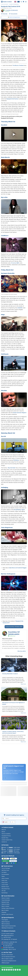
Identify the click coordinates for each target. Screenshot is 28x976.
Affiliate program (5, 962)
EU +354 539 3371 (7, 945)
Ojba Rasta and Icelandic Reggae (17, 567)
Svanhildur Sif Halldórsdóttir (12, 10)
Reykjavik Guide (5, 902)
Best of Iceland (5, 910)
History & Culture (5, 904)
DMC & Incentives (6, 923)
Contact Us (4, 841)
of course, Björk (15, 263)
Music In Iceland (5, 906)
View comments (14, 13)
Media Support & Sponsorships (9, 925)
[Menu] (26, 1)
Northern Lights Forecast (7, 914)
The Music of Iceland (18, 65)
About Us (4, 829)
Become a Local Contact (7, 954)
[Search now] (21, 1)
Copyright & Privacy (6, 835)
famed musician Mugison (19, 412)
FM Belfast (16, 460)
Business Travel (5, 886)
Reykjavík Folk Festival (12, 98)
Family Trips (4, 880)
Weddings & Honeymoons (7, 927)
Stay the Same (11, 467)
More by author (22, 651)
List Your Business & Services (8, 956)
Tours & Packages (6, 868)
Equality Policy (5, 837)
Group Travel (4, 882)
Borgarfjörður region (19, 509)
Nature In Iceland (6, 898)
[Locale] (15, 1)
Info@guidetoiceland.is (8, 935)
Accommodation (5, 874)
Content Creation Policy (7, 839)
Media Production (6, 921)
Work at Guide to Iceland (7, 958)
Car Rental (4, 872)
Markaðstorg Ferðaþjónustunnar (9, 960)
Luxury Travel (5, 884)
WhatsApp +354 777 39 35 (9, 949)
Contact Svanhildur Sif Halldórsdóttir (14, 626)
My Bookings (4, 892)
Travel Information (6, 900)
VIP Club (4, 890)
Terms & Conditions (6, 833)
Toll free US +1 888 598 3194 (10, 942)
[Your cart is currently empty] (23, 1)
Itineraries (4, 912)
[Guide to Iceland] (6, 2)
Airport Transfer (5, 878)
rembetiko (20, 307)
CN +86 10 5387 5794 (8, 947)
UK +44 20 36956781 (8, 943)
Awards (3, 831)
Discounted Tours (6, 888)
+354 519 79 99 (7, 937)
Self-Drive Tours (5, 870)
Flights (3, 876)
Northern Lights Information (8, 908)
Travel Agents (5, 919)
